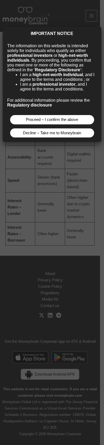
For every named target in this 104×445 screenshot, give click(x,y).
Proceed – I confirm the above (52, 119)
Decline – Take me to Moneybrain (52, 133)
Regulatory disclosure (29, 105)
